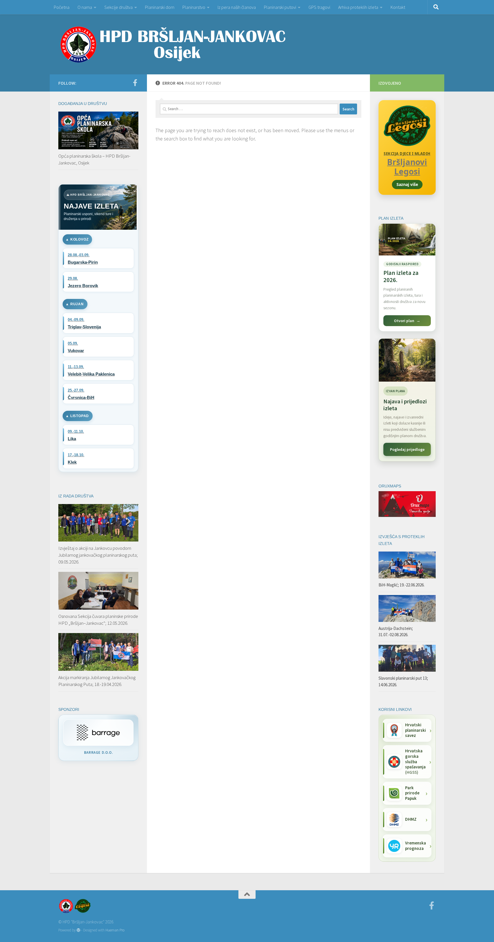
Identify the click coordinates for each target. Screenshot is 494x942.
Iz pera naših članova (237, 7)
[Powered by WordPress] (78, 930)
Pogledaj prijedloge (407, 449)
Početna (61, 7)
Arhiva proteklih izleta (358, 7)
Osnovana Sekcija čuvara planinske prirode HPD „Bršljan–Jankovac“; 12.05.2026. (98, 619)
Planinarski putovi (280, 7)
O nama (84, 7)
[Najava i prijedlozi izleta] (407, 360)
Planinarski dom (159, 7)
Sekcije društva (118, 7)
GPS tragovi (319, 7)
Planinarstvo (193, 7)
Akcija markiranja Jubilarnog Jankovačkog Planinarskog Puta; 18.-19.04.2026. (97, 680)
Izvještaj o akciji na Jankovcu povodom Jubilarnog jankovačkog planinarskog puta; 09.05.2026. (98, 555)
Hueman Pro (114, 930)
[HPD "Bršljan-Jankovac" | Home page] (172, 44)
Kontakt (398, 7)
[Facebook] (135, 82)
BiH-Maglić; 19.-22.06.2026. (402, 585)
